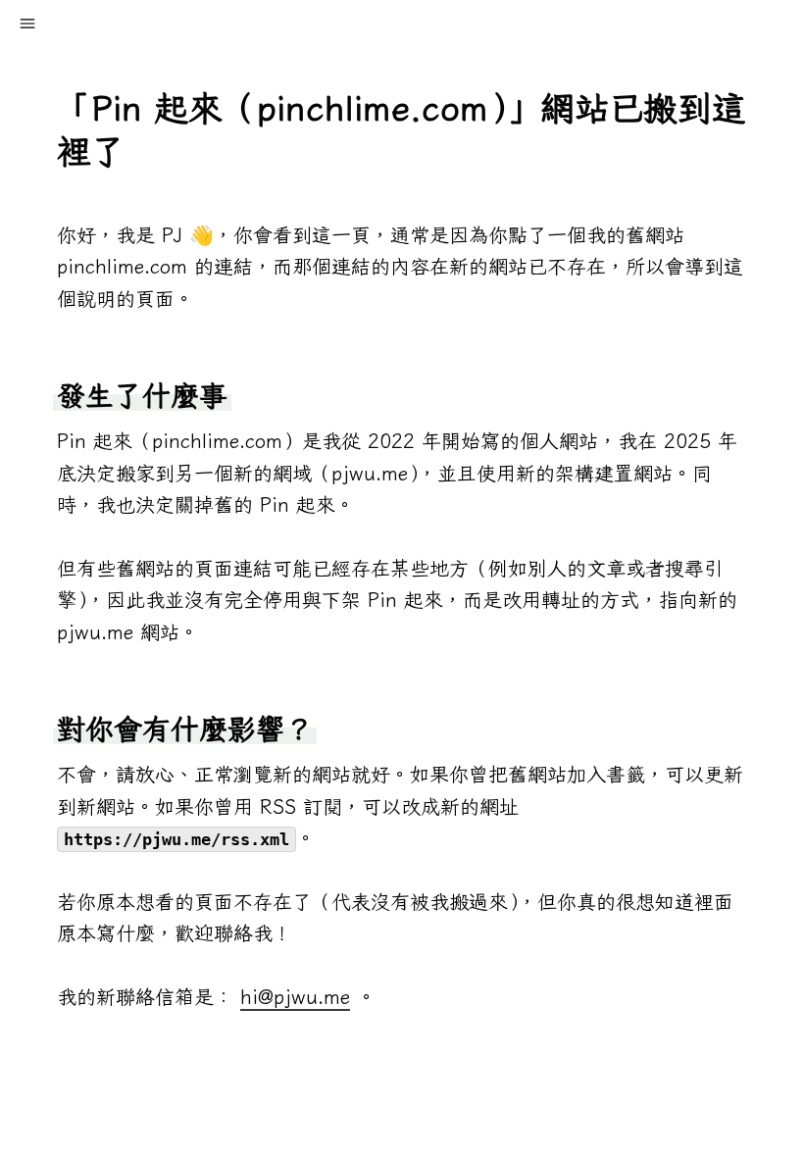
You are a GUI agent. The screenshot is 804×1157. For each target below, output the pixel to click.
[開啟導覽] (27, 23)
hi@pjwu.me (295, 996)
